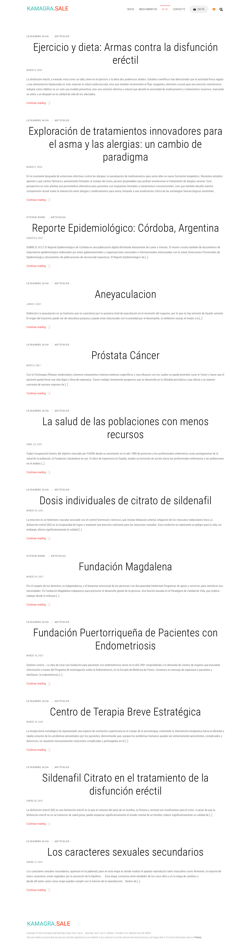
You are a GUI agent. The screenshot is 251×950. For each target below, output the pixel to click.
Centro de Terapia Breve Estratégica (125, 712)
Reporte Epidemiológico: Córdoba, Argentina (125, 228)
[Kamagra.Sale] (47, 10)
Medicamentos (148, 9)
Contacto (179, 9)
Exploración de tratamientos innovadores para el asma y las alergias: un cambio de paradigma (125, 144)
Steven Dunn (35, 217)
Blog (165, 9)
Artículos (62, 36)
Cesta (201, 9)
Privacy (197, 937)
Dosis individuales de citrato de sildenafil (125, 500)
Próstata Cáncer (125, 355)
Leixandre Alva (37, 36)
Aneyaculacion (125, 294)
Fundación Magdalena (125, 566)
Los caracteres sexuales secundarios (125, 852)
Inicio (130, 9)
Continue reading (36, 103)
